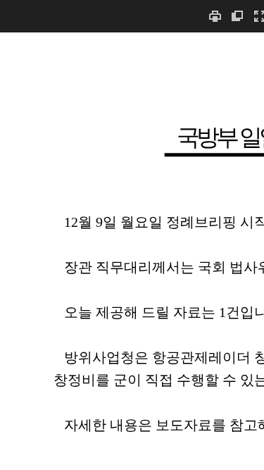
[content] (132, 251)
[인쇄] (214, 16)
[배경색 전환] (237, 16)
